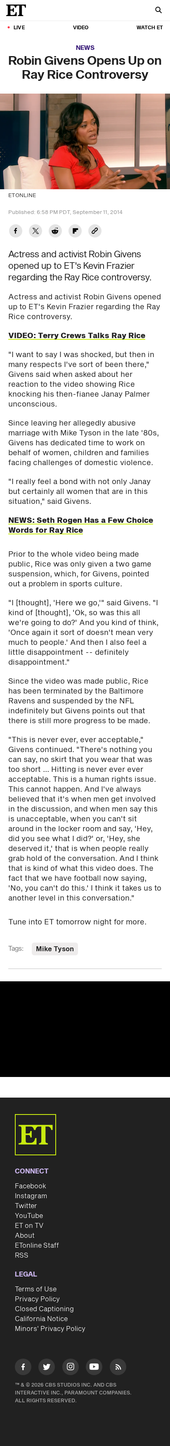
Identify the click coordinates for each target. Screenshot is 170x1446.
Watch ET (150, 28)
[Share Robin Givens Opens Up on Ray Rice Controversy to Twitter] (35, 231)
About (25, 1236)
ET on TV (29, 1226)
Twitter (26, 1206)
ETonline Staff (37, 1246)
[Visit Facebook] (23, 1368)
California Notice (41, 1319)
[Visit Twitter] (46, 1368)
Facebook (30, 1186)
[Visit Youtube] (94, 1367)
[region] (85, 1029)
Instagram (31, 1196)
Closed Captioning (44, 1309)
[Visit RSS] (118, 1368)
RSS (21, 1255)
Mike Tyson (55, 949)
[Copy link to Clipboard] (94, 231)
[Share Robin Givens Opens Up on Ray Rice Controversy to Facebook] (15, 231)
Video (81, 28)
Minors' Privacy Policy (50, 1329)
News (85, 48)
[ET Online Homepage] (18, 10)
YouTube (29, 1216)
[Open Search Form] (158, 11)
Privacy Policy (37, 1299)
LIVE (19, 28)
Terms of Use (36, 1289)
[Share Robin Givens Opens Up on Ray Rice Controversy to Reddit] (55, 231)
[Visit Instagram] (70, 1368)
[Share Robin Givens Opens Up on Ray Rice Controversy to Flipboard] (75, 231)
